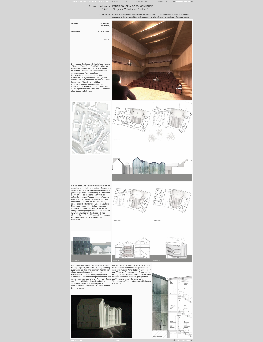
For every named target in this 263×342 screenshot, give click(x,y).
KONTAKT (116, 1)
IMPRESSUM (76, 340)
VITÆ (126, 1)
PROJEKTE (162, 1)
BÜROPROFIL (141, 1)
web (118, 340)
